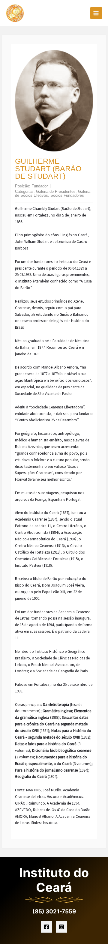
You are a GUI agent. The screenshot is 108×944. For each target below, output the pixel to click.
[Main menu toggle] (96, 13)
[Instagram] (61, 927)
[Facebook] (46, 927)
